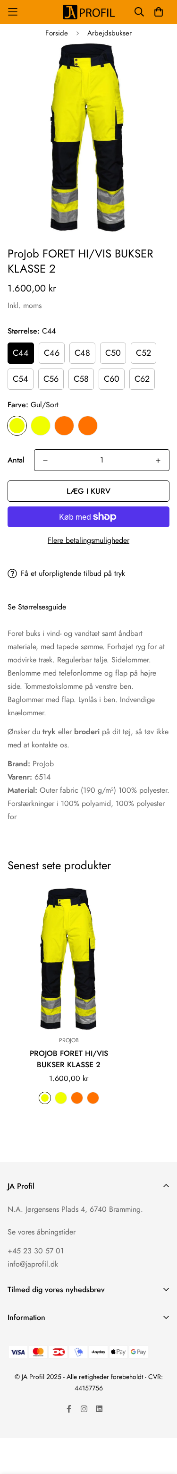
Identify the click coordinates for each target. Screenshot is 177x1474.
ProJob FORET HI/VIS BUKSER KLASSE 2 (69, 1059)
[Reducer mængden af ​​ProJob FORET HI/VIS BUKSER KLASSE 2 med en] (45, 460)
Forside (56, 33)
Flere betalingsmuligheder (88, 540)
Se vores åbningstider (42, 1231)
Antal (16, 459)
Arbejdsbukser (109, 33)
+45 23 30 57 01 (36, 1250)
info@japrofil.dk (33, 1264)
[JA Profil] (89, 12)
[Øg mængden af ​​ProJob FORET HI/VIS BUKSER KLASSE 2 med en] (158, 460)
